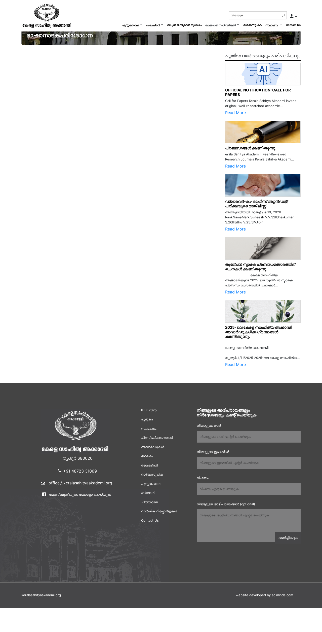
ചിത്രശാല (149, 502)
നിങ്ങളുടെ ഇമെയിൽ (213, 452)
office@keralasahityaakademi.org (80, 482)
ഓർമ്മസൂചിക (252, 25)
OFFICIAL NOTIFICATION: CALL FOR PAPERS (258, 92)
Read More (235, 112)
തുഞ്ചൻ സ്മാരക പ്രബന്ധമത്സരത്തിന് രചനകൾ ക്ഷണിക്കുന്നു (261, 266)
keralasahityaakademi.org (41, 595)
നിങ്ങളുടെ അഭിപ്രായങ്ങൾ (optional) (226, 504)
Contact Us (293, 25)
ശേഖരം (147, 456)
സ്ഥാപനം (271, 25)
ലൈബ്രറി (152, 25)
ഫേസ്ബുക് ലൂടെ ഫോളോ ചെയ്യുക (79, 494)
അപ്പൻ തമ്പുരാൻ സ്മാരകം (184, 25)
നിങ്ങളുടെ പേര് (209, 425)
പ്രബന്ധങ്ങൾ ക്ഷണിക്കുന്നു (250, 148)
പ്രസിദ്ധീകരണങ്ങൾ (157, 438)
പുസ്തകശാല (130, 25)
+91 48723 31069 (79, 471)
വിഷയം (202, 478)
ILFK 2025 (149, 410)
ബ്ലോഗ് (147, 493)
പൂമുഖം (147, 419)
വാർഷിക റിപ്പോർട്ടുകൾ (159, 511)
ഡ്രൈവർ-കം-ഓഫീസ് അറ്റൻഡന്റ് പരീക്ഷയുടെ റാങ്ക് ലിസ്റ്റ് (256, 203)
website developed (251, 595)
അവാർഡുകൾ (152, 447)
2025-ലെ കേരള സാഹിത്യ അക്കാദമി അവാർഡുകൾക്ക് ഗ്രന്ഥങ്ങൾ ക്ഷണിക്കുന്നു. (258, 332)
